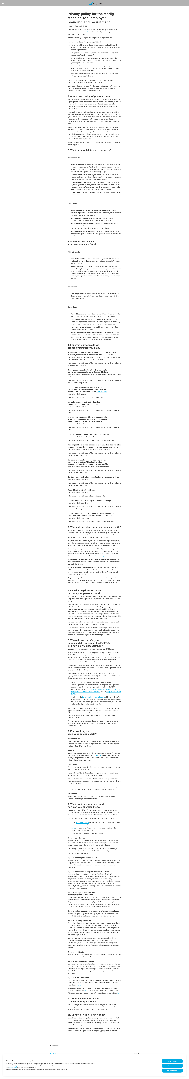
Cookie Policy (13, 1067)
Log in (73, 828)
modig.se (136, 1053)
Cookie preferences (172, 1070)
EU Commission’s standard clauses (93, 697)
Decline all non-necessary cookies (172, 1066)
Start (51, 1051)
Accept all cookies (172, 1061)
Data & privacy (54, 1054)
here (79, 985)
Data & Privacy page (82, 822)
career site (85, 32)
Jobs (51, 1049)
